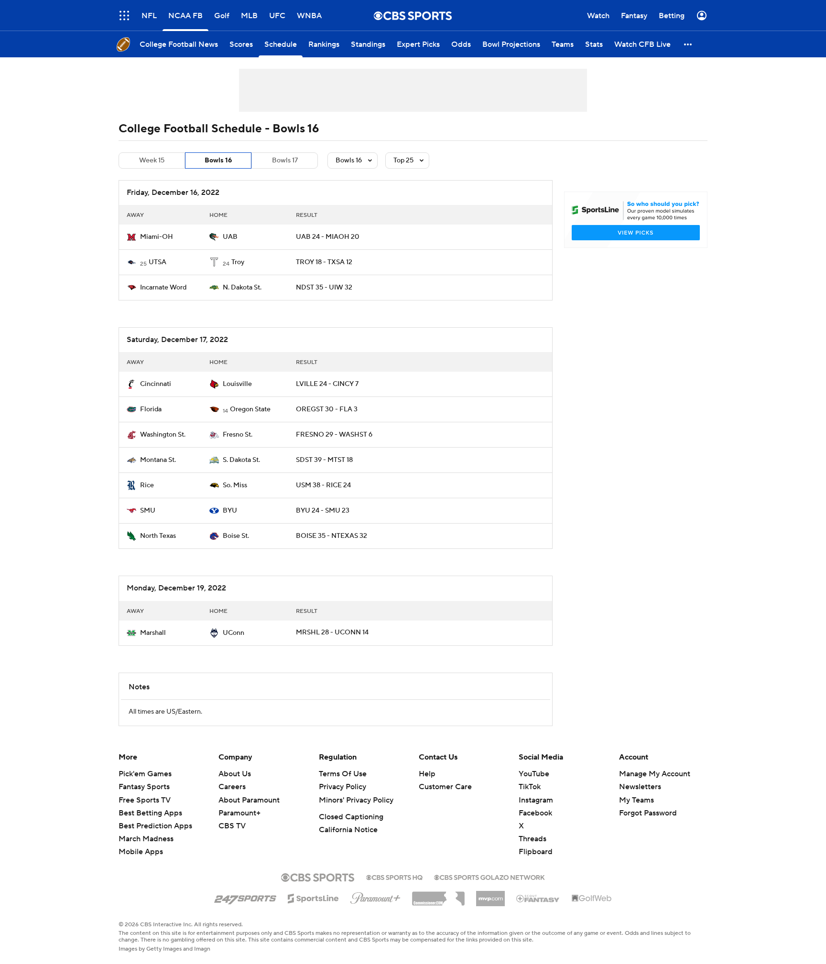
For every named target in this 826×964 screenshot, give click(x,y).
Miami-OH (156, 237)
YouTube (534, 774)
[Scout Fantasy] (538, 898)
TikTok (530, 787)
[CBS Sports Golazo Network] (489, 876)
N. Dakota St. (242, 287)
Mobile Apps (141, 852)
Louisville (237, 384)
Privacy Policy (342, 787)
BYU (230, 510)
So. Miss (235, 485)
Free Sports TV (145, 800)
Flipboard (536, 852)
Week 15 (151, 160)
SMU (147, 510)
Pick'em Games (145, 774)
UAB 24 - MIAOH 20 (327, 237)
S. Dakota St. (241, 460)
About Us (234, 774)
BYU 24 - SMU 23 (322, 510)
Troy (237, 262)
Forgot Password (648, 813)
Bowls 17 (285, 160)
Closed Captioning (351, 817)
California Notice (348, 830)
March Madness (146, 839)
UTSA (157, 262)
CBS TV (232, 826)
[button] (688, 44)
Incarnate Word (163, 287)
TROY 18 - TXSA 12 (324, 262)
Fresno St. (237, 434)
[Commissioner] (438, 895)
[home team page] (131, 237)
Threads (532, 839)
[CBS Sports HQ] (394, 876)
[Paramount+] (375, 896)
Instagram (536, 800)
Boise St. (236, 536)
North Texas (158, 536)
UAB (230, 237)
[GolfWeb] (592, 898)
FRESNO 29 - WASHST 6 (334, 434)
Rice (147, 485)
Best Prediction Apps (155, 826)
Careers (232, 787)
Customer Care (445, 787)
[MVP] (490, 895)
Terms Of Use (343, 774)
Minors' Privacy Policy (356, 800)
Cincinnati (155, 384)
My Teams (636, 800)
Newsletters (640, 787)
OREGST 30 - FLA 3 (327, 409)
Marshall (153, 633)
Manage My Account (654, 774)
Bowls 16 (218, 160)
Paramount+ (239, 813)
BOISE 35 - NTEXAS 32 (331, 536)
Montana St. (158, 460)
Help (427, 774)
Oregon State (250, 409)
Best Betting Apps (150, 813)
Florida (151, 409)
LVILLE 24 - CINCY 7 (327, 384)
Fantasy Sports (144, 787)
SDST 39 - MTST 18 (324, 460)
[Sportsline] (313, 897)
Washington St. (162, 434)
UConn (233, 633)
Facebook (535, 813)
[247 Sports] (245, 896)
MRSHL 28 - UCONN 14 (332, 632)
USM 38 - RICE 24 (323, 485)
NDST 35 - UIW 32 (324, 287)
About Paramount (249, 800)
